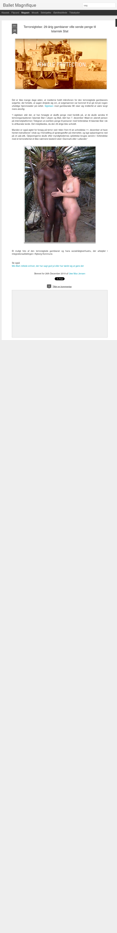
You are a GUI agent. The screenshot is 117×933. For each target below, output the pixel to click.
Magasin (25, 12)
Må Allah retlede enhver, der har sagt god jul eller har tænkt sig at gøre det (48, 265)
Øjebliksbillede (60, 12)
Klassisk (5, 12)
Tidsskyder (74, 12)
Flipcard (15, 12)
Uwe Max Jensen (77, 273)
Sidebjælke (46, 12)
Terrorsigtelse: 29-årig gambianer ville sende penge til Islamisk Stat (60, 28)
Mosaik (35, 12)
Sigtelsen (49, 105)
